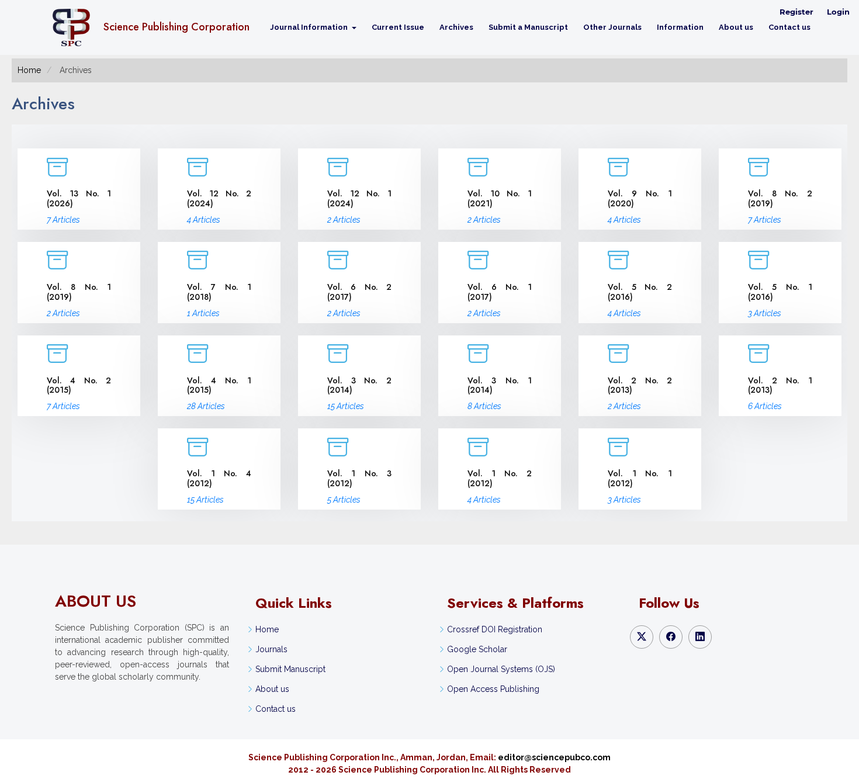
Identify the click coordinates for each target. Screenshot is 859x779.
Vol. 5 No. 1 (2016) (780, 292)
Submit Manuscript (290, 669)
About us (736, 27)
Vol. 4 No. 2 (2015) (79, 385)
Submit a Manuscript (528, 27)
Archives (456, 27)
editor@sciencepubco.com (554, 757)
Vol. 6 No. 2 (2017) (359, 292)
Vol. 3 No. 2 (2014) (359, 385)
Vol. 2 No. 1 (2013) (780, 385)
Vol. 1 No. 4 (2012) (219, 478)
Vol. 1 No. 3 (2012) (359, 478)
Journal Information (309, 27)
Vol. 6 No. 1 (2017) (499, 292)
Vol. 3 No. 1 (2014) (499, 385)
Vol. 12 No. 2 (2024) (219, 198)
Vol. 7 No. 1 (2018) (219, 292)
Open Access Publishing (493, 689)
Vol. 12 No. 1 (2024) (359, 198)
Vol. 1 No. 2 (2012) (499, 478)
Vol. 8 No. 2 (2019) (780, 198)
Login (838, 11)
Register (796, 11)
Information (680, 27)
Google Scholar (477, 649)
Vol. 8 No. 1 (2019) (79, 292)
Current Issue (398, 27)
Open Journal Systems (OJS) (501, 669)
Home (29, 70)
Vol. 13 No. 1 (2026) (79, 198)
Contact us (789, 27)
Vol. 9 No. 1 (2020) (640, 198)
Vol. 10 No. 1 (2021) (499, 198)
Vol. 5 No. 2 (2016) (640, 292)
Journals (271, 649)
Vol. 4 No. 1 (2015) (219, 385)
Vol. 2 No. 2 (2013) (640, 385)
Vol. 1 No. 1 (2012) (640, 478)
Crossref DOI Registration (494, 629)
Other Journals (612, 27)
